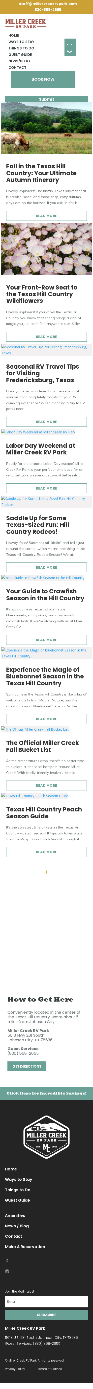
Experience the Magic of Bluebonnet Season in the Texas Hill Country (45, 676)
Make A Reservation (25, 1247)
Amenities (15, 1215)
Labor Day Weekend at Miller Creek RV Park (40, 449)
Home (13, 35)
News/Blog (19, 61)
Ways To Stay (21, 41)
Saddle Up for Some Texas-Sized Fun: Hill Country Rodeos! (37, 525)
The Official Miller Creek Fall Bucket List (42, 746)
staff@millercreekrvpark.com (48, 3)
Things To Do (21, 48)
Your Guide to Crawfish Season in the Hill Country (45, 594)
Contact (17, 67)
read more (46, 215)
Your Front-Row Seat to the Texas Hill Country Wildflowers (41, 294)
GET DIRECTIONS (26, 1066)
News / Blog (17, 1226)
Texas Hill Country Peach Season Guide (44, 812)
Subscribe (46, 1314)
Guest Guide (20, 54)
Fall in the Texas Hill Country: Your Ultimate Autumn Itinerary (41, 173)
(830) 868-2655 (23, 1053)
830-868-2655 (48, 9)
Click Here (18, 1093)
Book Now (43, 79)
